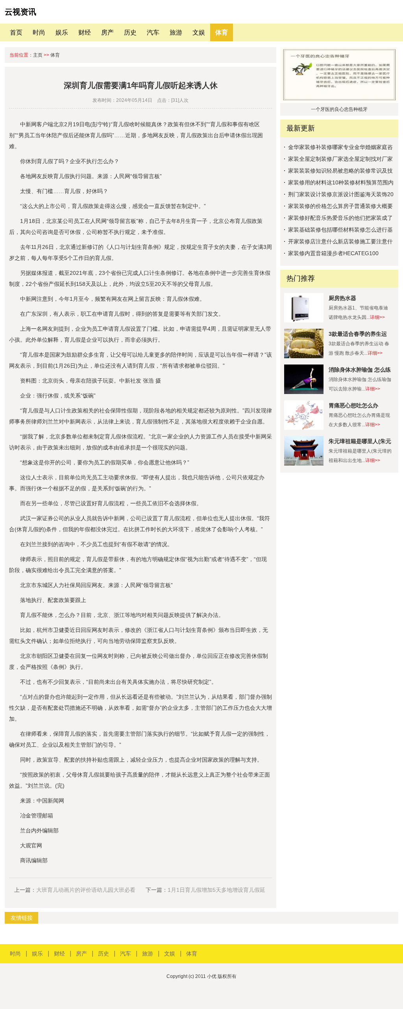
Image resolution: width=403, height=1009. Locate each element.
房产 (107, 32)
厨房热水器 (342, 298)
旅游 (176, 32)
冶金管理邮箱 (36, 815)
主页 (38, 55)
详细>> (377, 317)
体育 (221, 32)
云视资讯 (20, 11)
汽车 (153, 32)
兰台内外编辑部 (39, 830)
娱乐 (61, 32)
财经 (84, 32)
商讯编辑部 (34, 860)
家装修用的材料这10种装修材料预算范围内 (341, 182)
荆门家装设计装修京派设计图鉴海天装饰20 (341, 194)
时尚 (39, 32)
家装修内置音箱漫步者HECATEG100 (333, 253)
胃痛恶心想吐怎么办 (353, 405)
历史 (130, 32)
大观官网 (31, 845)
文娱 (198, 32)
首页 (16, 32)
